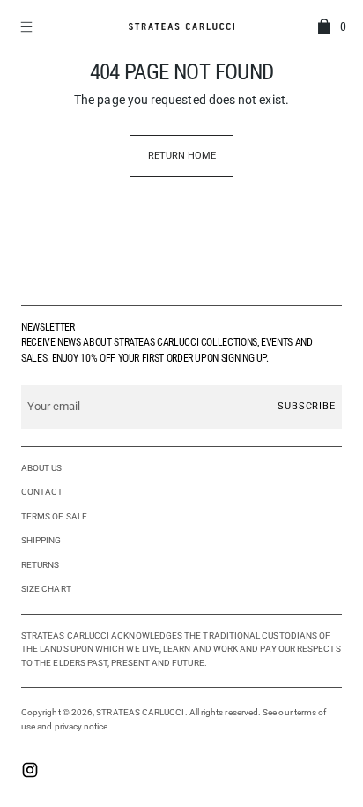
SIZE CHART (46, 588)
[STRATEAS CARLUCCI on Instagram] (30, 771)
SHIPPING (41, 540)
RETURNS (40, 565)
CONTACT (42, 491)
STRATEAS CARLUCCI (140, 712)
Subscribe (307, 406)
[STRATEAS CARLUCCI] (181, 26)
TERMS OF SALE (54, 516)
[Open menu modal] (28, 26)
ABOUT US (42, 468)
